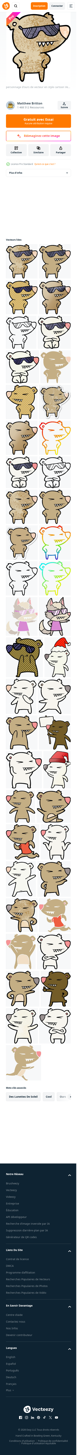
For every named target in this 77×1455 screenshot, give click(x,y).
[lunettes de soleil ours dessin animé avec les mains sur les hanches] (22, 333)
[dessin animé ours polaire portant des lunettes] (22, 615)
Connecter (57, 5)
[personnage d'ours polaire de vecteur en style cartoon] (49, 1020)
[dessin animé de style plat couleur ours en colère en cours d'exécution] (22, 1428)
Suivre (64, 107)
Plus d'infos (15, 172)
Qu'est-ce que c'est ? (44, 164)
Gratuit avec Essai (38, 121)
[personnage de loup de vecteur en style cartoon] (22, 940)
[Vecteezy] (6, 6)
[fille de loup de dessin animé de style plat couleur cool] (22, 900)
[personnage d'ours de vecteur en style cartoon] (22, 261)
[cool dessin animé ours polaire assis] (22, 403)
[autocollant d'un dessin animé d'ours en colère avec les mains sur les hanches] (22, 755)
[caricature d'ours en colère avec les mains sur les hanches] (53, 473)
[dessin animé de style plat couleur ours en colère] (54, 1428)
